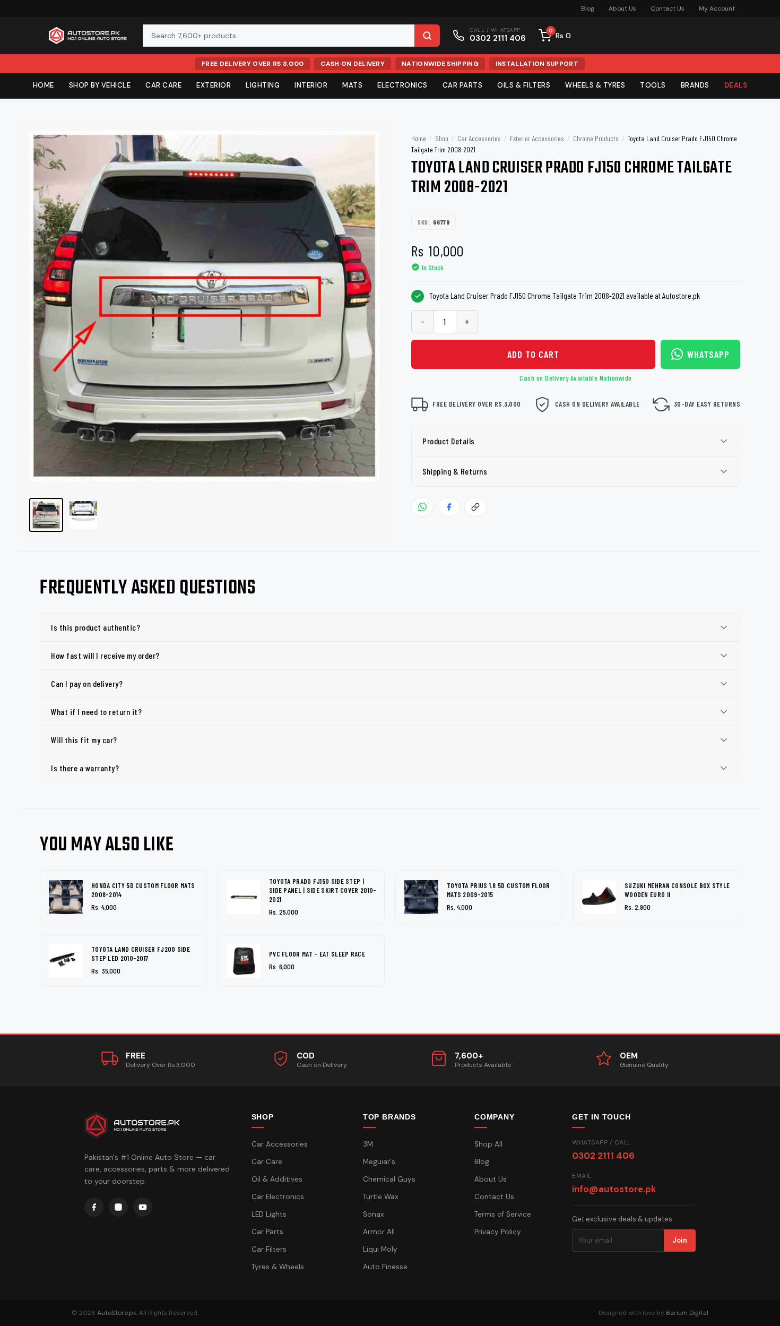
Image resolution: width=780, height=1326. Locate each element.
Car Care (163, 85)
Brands (695, 85)
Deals (736, 85)
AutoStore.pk (116, 1312)
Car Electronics (278, 1196)
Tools (653, 85)
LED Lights (269, 1214)
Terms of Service (502, 1214)
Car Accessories (479, 138)
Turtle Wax (380, 1196)
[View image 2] (83, 515)
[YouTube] (142, 1207)
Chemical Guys (389, 1179)
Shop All (488, 1144)
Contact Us (667, 8)
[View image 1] (46, 515)
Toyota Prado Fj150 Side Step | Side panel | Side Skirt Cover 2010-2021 (323, 890)
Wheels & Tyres (595, 85)
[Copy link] (475, 506)
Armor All (379, 1231)
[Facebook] (93, 1207)
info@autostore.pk (614, 1189)
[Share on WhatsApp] (422, 506)
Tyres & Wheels (278, 1266)
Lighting (263, 85)
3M (368, 1144)
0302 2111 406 (603, 1155)
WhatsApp (708, 354)
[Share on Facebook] (449, 506)
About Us (622, 8)
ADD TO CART (533, 354)
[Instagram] (118, 1207)
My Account (717, 8)
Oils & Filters (523, 85)
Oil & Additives (277, 1179)
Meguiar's (379, 1161)
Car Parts (463, 85)
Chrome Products (596, 138)
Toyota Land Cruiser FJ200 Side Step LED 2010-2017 (140, 953)
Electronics (402, 85)
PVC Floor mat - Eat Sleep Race (317, 954)
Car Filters (269, 1249)
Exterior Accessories (537, 138)
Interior (310, 85)
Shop (441, 138)
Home (43, 85)
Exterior (213, 85)
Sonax (373, 1214)
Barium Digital (687, 1312)
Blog (587, 8)
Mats (352, 85)
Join (679, 1240)
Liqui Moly (380, 1249)
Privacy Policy (497, 1231)
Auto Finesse (385, 1266)
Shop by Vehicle (100, 85)
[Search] (427, 35)
